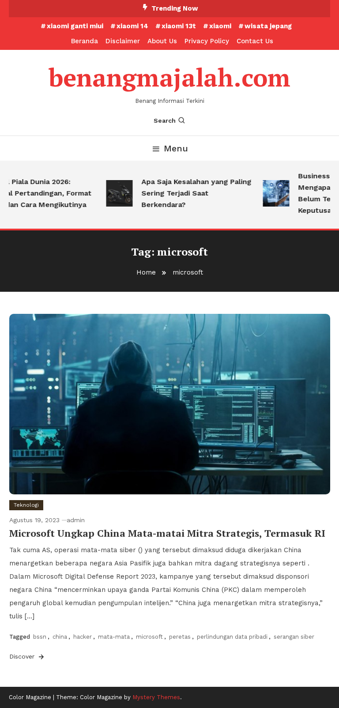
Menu (176, 148)
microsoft (149, 636)
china (60, 636)
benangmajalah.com (169, 77)
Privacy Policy (207, 41)
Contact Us (255, 41)
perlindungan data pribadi (232, 636)
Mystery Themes (156, 697)
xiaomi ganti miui (75, 26)
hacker (82, 636)
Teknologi (26, 505)
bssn (39, 636)
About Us (162, 41)
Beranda (84, 41)
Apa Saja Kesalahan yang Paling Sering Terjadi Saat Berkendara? (192, 193)
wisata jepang (268, 26)
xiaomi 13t (179, 26)
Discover (23, 656)
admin (76, 519)
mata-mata (114, 636)
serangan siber (294, 636)
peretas (180, 636)
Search (165, 120)
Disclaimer (122, 41)
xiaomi (220, 26)
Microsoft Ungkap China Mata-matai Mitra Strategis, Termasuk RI (167, 533)
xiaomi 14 (132, 26)
